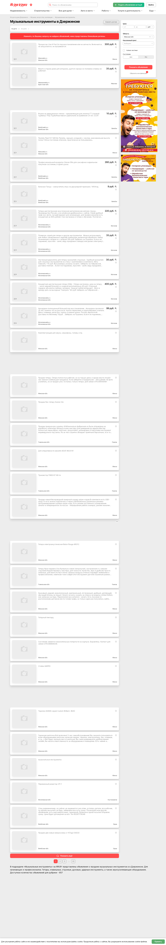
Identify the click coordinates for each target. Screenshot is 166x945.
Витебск (114, 128)
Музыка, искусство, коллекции (41, 17)
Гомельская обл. (44, 442)
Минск (115, 59)
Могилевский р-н (44, 225)
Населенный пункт (130, 40)
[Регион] (31, 5)
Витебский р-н (43, 127)
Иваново (114, 83)
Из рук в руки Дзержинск (19, 17)
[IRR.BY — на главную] (18, 5)
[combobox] (150, 27)
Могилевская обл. (44, 227)
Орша (115, 824)
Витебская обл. (43, 129)
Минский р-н (42, 58)
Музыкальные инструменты (65, 17)
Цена (125, 24)
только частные (132, 50)
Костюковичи (112, 800)
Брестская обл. (43, 84)
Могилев (114, 226)
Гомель (114, 442)
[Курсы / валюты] (115, 44)
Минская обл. (43, 60)
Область (126, 34)
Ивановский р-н (43, 82)
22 (73, 861)
